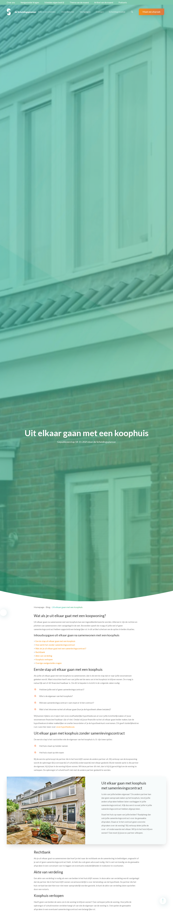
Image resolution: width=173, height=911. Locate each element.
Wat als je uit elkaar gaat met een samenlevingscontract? (60, 648)
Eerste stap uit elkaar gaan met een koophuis (55, 641)
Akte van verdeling (43, 656)
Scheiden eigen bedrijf (54, 2)
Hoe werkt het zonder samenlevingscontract (55, 645)
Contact (100, 11)
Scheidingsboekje (117, 11)
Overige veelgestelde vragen (48, 663)
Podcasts (123, 2)
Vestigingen (85, 11)
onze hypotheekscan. (65, 727)
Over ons (11, 2)
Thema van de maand (79, 2)
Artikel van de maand (103, 2)
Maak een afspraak (151, 11)
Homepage (39, 607)
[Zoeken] (132, 11)
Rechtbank (40, 652)
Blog (48, 607)
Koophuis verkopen (44, 659)
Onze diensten (67, 11)
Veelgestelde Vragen (29, 2)
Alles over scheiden (47, 11)
